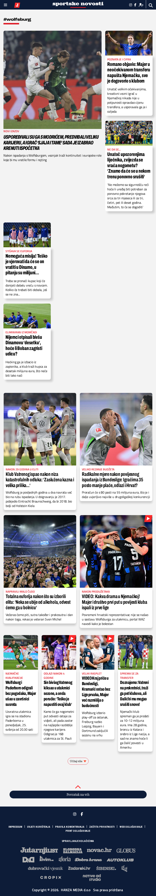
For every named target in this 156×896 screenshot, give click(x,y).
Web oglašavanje (131, 826)
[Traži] (151, 5)
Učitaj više (76, 761)
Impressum (15, 826)
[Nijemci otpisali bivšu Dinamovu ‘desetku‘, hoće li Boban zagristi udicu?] (27, 316)
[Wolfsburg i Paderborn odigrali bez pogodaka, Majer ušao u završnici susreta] (20, 652)
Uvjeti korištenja (38, 826)
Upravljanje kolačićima (78, 841)
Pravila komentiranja (69, 826)
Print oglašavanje (78, 831)
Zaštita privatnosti (102, 826)
